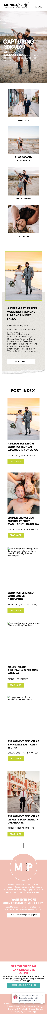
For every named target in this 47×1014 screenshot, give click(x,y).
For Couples (28, 604)
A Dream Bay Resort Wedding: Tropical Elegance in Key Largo (22, 313)
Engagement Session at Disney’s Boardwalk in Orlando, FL (23, 819)
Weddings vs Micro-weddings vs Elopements (21, 595)
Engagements (16, 529)
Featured (13, 329)
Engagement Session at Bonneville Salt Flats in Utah (23, 744)
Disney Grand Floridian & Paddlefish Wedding (23, 669)
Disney (12, 679)
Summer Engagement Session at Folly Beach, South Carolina (23, 520)
